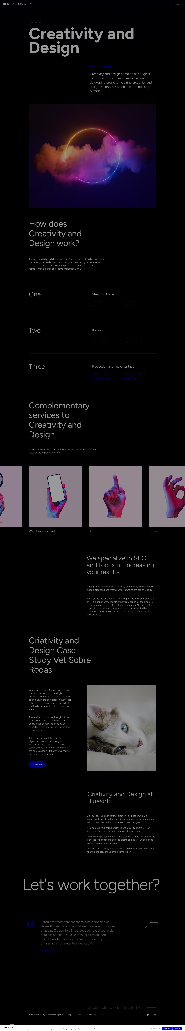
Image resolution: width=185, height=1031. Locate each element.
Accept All (177, 1028)
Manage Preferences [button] (156, 1028)
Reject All (167, 1028)
